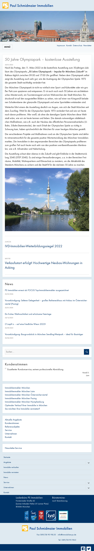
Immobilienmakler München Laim (20, 391)
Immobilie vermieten (11, 472)
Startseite (7, 457)
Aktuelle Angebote (13, 419)
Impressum (61, 45)
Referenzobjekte (12, 426)
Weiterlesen (46, 37)
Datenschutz (77, 45)
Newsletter (87, 45)
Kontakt (69, 45)
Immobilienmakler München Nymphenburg (24, 401)
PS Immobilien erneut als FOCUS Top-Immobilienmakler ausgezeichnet (37, 290)
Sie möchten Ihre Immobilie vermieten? (22, 408)
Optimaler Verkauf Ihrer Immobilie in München (26, 405)
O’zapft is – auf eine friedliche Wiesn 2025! (25, 324)
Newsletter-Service (13, 448)
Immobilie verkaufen (11, 467)
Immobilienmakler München (17, 387)
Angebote (7, 462)
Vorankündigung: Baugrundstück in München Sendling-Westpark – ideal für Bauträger (44, 334)
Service (8, 430)
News (6, 477)
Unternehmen (11, 433)
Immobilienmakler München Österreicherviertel (26, 394)
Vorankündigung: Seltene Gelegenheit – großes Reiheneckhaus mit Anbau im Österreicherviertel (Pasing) (46, 302)
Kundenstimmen (12, 423)
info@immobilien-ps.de (67, 534)
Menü (7, 47)
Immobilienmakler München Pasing (21, 398)
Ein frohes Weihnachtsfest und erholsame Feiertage (28, 314)
